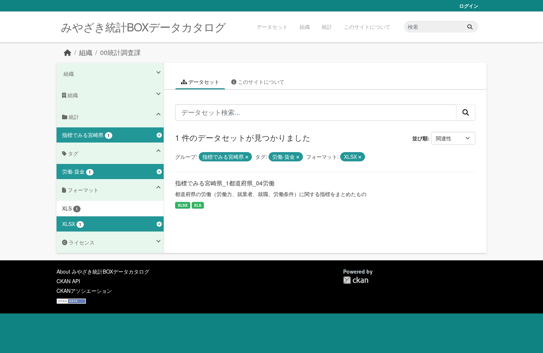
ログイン (468, 5)
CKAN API (68, 281)
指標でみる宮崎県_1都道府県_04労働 (224, 183)
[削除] (246, 157)
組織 (305, 26)
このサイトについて (367, 26)
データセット (272, 26)
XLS (197, 205)
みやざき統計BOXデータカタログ (143, 27)
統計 (327, 26)
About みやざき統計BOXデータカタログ (103, 271)
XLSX (183, 205)
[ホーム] (67, 52)
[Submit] (469, 26)
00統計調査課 (120, 52)
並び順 (420, 138)
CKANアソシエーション (84, 290)
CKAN (355, 280)
